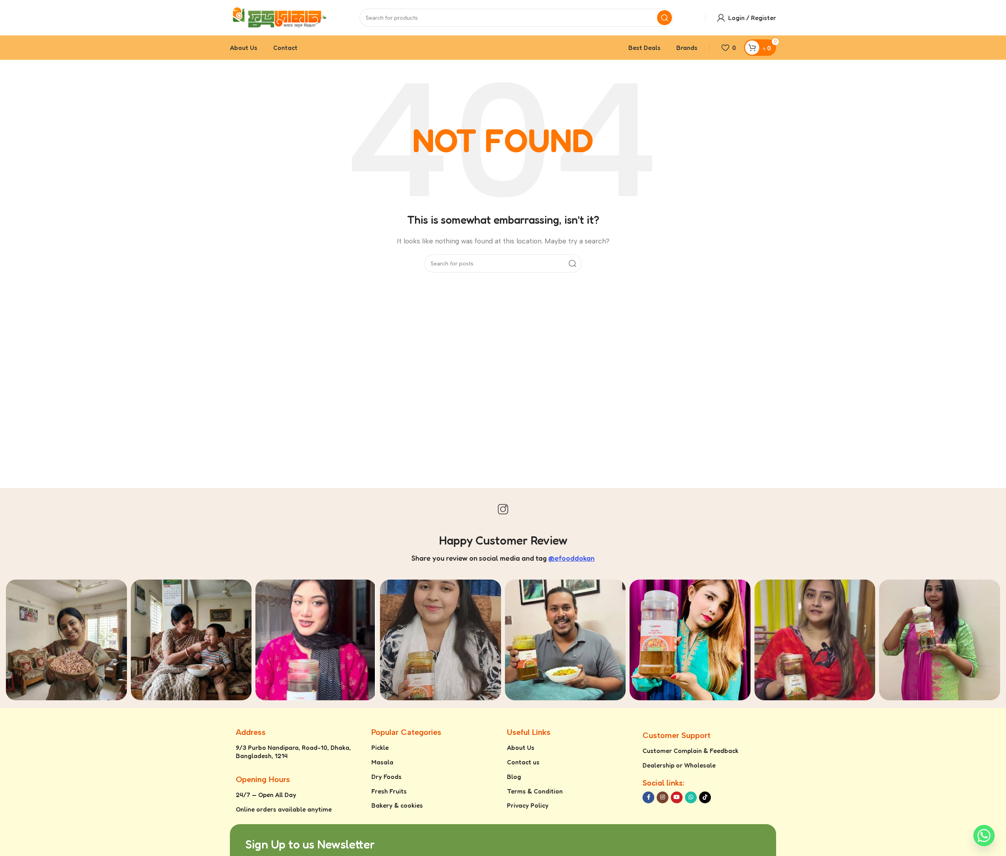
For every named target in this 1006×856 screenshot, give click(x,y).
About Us (520, 747)
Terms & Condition (535, 791)
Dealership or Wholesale (679, 765)
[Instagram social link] (662, 797)
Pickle (380, 747)
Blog (514, 777)
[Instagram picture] (66, 640)
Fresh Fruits (389, 791)
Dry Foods (386, 777)
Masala (382, 762)
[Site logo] (279, 17)
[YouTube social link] (677, 797)
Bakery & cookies (397, 805)
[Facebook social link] (648, 797)
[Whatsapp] (984, 835)
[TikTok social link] (705, 797)
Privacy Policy (528, 805)
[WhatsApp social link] (691, 797)
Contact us (523, 762)
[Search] (664, 17)
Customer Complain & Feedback (690, 751)
